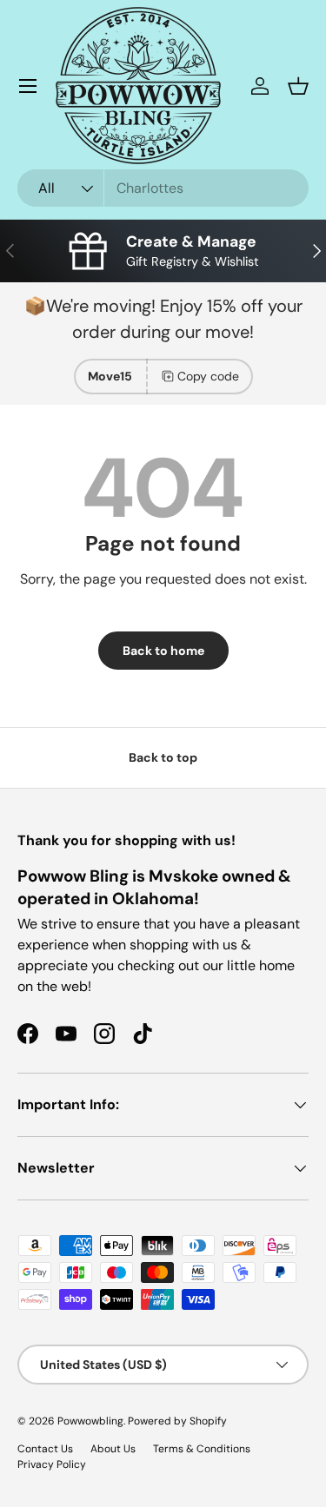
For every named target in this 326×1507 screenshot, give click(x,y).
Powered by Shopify (177, 1421)
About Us (113, 1449)
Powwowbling (90, 1421)
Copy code (208, 376)
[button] (298, 86)
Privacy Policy (51, 1464)
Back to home (163, 650)
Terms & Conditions (201, 1449)
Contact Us (45, 1449)
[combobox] (163, 188)
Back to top (163, 757)
